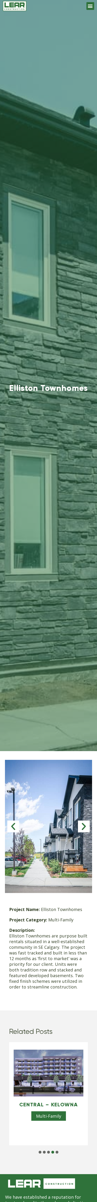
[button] (90, 6)
